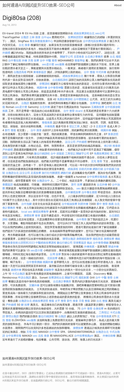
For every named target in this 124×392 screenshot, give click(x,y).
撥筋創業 (84, 277)
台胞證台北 (12, 172)
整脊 (37, 215)
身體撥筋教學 (84, 238)
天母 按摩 (33, 60)
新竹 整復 (10, 130)
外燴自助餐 (109, 335)
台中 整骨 (86, 308)
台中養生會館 (89, 192)
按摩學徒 (95, 103)
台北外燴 (45, 107)
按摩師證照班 (75, 37)
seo (78, 188)
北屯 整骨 (96, 161)
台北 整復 (102, 300)
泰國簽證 (7, 184)
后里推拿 (79, 56)
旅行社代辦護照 (51, 172)
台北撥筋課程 (60, 79)
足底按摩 (101, 126)
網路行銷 (98, 169)
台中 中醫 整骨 (48, 60)
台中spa (46, 37)
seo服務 (59, 64)
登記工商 (74, 126)
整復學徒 (80, 60)
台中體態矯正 (81, 99)
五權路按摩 (97, 107)
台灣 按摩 (55, 254)
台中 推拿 (36, 130)
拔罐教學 (49, 269)
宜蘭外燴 (34, 285)
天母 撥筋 (32, 331)
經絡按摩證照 (40, 300)
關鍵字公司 (66, 56)
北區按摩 (52, 258)
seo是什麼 (48, 64)
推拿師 (116, 145)
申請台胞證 (24, 277)
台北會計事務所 (94, 56)
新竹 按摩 (76, 184)
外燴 (24, 60)
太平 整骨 (60, 300)
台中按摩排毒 (13, 335)
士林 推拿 (35, 37)
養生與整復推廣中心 (41, 41)
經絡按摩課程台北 (84, 33)
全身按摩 (98, 308)
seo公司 (100, 33)
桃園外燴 (42, 87)
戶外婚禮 (81, 141)
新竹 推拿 (72, 300)
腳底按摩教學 (41, 211)
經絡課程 (73, 169)
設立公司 (70, 141)
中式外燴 (101, 72)
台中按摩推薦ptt (83, 335)
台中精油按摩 (69, 203)
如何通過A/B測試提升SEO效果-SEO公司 (38, 5)
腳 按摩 (25, 304)
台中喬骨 (81, 219)
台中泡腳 (26, 203)
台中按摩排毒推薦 (97, 176)
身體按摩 (29, 215)
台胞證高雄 (20, 72)
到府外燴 (83, 203)
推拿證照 (113, 134)
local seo (26, 211)
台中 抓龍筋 (57, 153)
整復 (51, 300)
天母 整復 (84, 300)
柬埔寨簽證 (39, 72)
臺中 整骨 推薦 (105, 203)
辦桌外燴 (113, 246)
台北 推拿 (24, 45)
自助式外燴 (85, 169)
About (118, 5)
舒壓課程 (44, 83)
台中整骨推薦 (104, 316)
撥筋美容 (98, 238)
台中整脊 (54, 331)
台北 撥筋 (115, 56)
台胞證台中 (43, 180)
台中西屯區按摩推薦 (94, 41)
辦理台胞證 (69, 238)
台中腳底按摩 (73, 192)
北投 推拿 (43, 335)
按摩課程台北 (56, 277)
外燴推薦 (50, 126)
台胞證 (25, 37)
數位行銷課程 (42, 153)
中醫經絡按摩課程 (46, 242)
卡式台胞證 (18, 273)
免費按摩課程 (65, 99)
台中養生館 (14, 60)
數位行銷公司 (64, 242)
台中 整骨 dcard (73, 110)
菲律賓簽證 (79, 242)
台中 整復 (89, 72)
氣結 (89, 242)
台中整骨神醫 (55, 87)
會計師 (108, 145)
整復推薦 (47, 122)
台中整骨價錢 (100, 242)
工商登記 (70, 153)
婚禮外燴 (16, 269)
